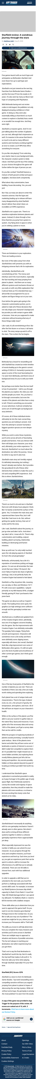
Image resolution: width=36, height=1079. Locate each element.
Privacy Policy (6, 1051)
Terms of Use (27, 1051)
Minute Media (10, 1066)
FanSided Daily (6, 1047)
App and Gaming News (13, 1027)
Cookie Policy (6, 1054)
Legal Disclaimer (28, 1054)
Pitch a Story (26, 1047)
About (3, 1040)
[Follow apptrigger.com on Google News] (31, 1019)
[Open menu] (3, 3)
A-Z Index (25, 1058)
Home (3, 1027)
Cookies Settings (7, 1061)
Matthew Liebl (9, 41)
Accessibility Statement (10, 1058)
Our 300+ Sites (27, 1044)
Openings (25, 1040)
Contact (4, 1044)
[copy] (13, 44)
